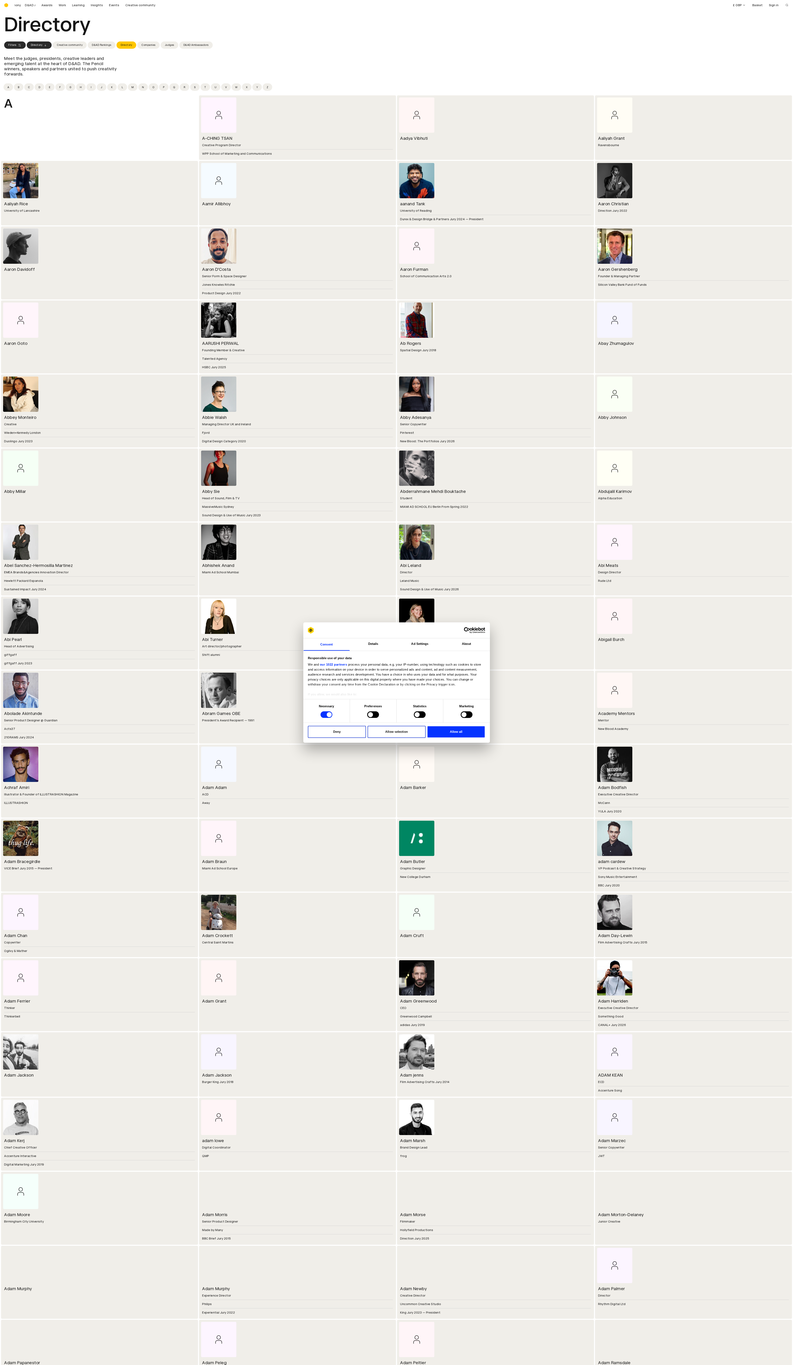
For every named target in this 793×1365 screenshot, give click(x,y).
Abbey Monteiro (20, 417)
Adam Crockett (217, 935)
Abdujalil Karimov (615, 491)
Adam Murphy (18, 1288)
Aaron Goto (15, 343)
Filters (12, 45)
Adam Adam (214, 787)
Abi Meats (608, 565)
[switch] (373, 714)
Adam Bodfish (612, 787)
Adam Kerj (14, 1140)
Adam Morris (215, 1214)
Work (62, 5)
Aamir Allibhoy (216, 203)
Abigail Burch (611, 639)
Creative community (140, 5)
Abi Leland (410, 565)
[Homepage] (6, 5)
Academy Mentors (616, 713)
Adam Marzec (612, 1140)
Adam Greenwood (418, 1001)
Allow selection (396, 732)
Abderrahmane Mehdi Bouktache (433, 491)
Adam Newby (413, 1288)
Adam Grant (214, 1001)
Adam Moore (17, 1214)
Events (114, 5)
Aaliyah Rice (16, 203)
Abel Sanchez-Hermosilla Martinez (38, 565)
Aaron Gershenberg (618, 269)
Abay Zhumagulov (616, 343)
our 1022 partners (333, 664)
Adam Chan (15, 935)
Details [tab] (373, 644)
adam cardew (611, 861)
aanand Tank (412, 203)
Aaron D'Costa (216, 269)
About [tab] (466, 644)
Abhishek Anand (218, 565)
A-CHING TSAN (217, 138)
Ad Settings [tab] (419, 644)
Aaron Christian (613, 203)
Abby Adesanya (415, 417)
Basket (757, 5)
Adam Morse (413, 1214)
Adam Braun (214, 861)
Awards (46, 5)
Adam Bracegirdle (22, 861)
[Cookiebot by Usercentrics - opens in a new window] (467, 630)
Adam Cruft (412, 935)
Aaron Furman (414, 269)
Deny (337, 732)
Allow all (456, 732)
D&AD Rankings (101, 45)
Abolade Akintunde (23, 713)
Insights (97, 5)
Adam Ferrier (17, 1001)
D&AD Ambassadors (196, 45)
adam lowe (213, 1140)
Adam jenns (412, 1075)
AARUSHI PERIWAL (220, 343)
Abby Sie (211, 491)
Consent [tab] (326, 644)
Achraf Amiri (16, 787)
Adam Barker (413, 787)
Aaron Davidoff (19, 269)
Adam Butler (412, 861)
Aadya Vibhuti (414, 138)
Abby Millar (15, 491)
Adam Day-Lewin (615, 935)
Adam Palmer (611, 1288)
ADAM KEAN (610, 1075)
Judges (169, 45)
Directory (37, 45)
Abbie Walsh (214, 417)
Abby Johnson (612, 417)
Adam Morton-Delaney (621, 1214)
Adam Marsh (412, 1140)
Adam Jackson (19, 1075)
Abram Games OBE (221, 713)
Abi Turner (212, 639)
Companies (148, 45)
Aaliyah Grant (611, 138)
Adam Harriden (613, 1001)
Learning (78, 5)
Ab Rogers (410, 343)
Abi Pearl (13, 639)
